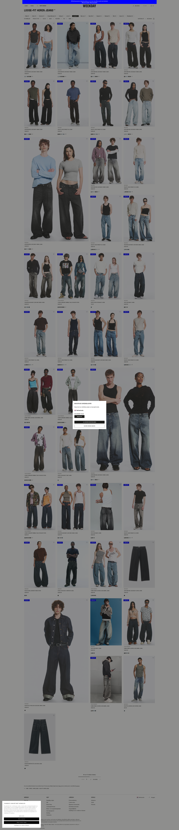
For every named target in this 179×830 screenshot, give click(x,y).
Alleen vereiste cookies (21, 822)
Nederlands (79, 416)
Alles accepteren (21, 818)
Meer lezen (21, 816)
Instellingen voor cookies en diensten (21, 825)
